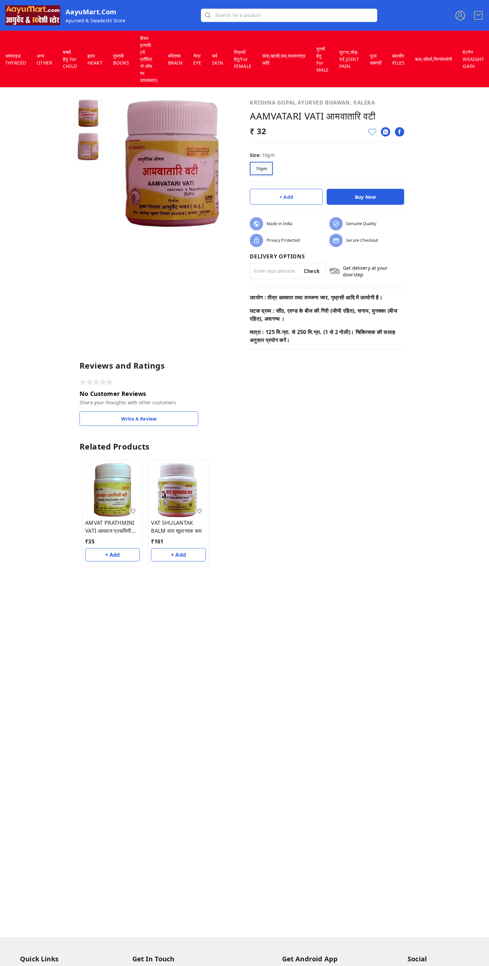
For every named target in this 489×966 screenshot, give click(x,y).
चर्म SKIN (217, 59)
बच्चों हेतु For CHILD (70, 59)
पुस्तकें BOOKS (121, 59)
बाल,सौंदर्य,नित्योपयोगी (433, 59)
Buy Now (365, 197)
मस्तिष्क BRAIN (175, 59)
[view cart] (478, 15)
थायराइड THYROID (15, 59)
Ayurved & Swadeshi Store (95, 20)
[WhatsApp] (385, 132)
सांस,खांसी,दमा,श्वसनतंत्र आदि (284, 59)
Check (312, 271)
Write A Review (139, 419)
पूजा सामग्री (376, 59)
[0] (478, 15)
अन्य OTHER (44, 59)
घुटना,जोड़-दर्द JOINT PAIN (349, 59)
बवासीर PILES (398, 59)
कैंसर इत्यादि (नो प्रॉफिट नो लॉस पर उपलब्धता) (148, 59)
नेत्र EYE (197, 59)
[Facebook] (399, 132)
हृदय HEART (94, 59)
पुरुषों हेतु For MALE (322, 59)
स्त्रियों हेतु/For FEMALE (242, 59)
